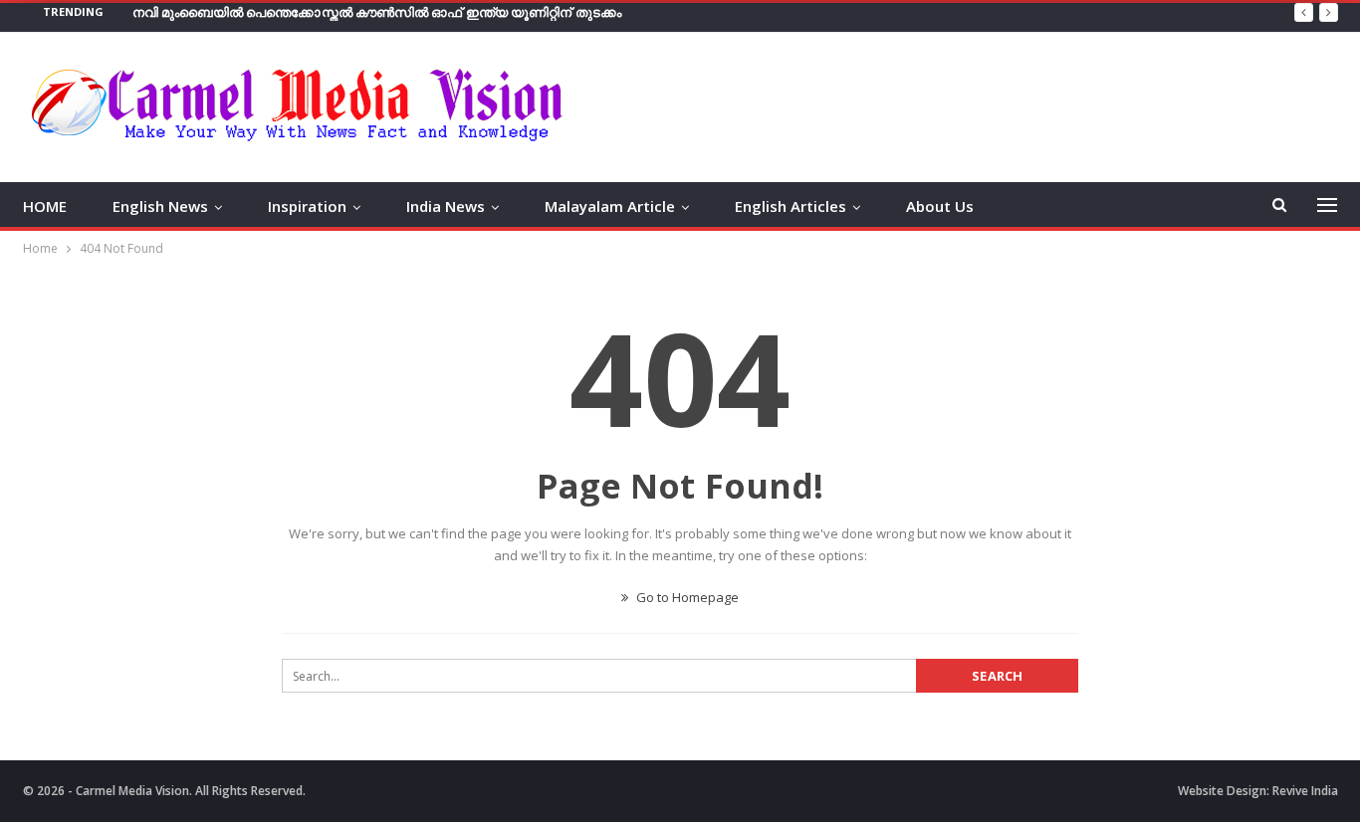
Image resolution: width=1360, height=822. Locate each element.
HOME (45, 206)
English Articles (790, 206)
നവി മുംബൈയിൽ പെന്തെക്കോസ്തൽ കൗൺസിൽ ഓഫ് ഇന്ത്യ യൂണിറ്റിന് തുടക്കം (376, 12)
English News (160, 206)
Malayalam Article (610, 206)
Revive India (1305, 790)
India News (445, 206)
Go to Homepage (686, 597)
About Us (940, 206)
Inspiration (307, 206)
